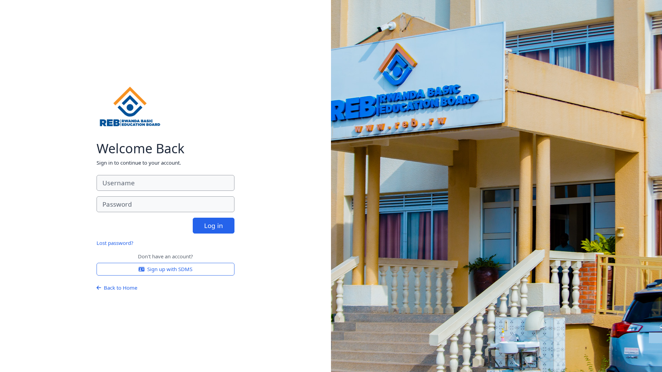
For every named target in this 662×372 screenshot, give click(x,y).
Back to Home (120, 287)
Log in (213, 225)
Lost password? (115, 242)
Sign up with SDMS (169, 269)
